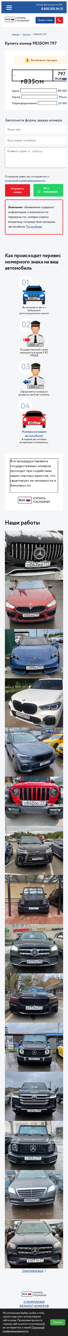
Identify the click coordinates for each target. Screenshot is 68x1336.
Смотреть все (32, 1270)
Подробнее (34, 226)
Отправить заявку (17, 190)
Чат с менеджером (50, 189)
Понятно (57, 1322)
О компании (34, 1302)
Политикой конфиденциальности (23, 1329)
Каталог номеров (34, 1306)
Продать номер (45, 20)
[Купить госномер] (17, 20)
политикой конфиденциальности (25, 181)
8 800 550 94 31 (52, 8)
